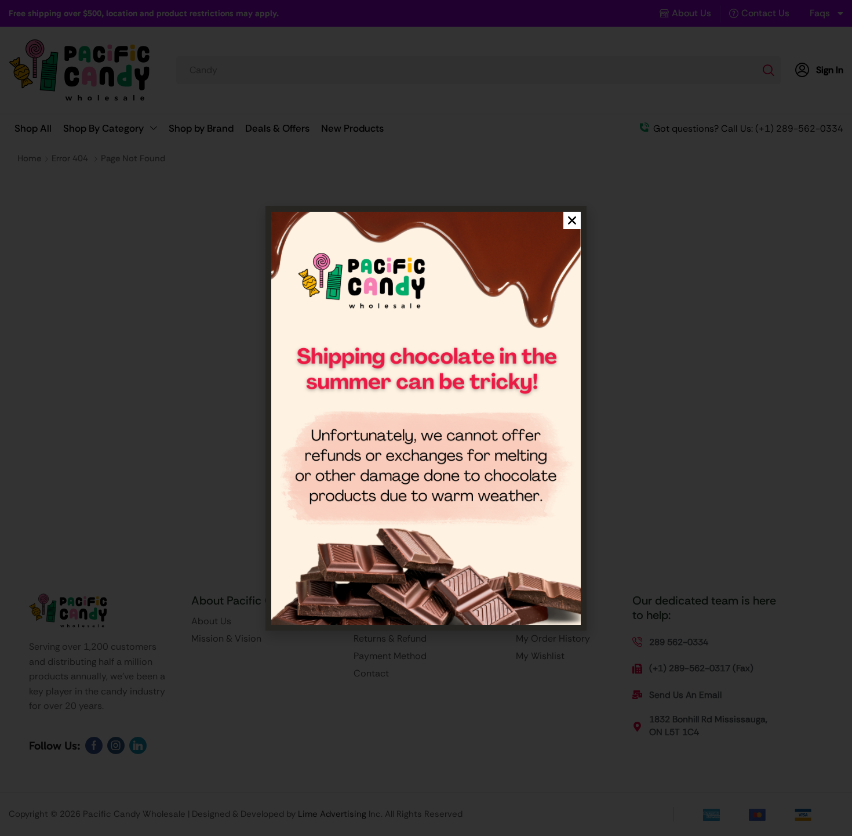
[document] (426, 418)
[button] (572, 220)
